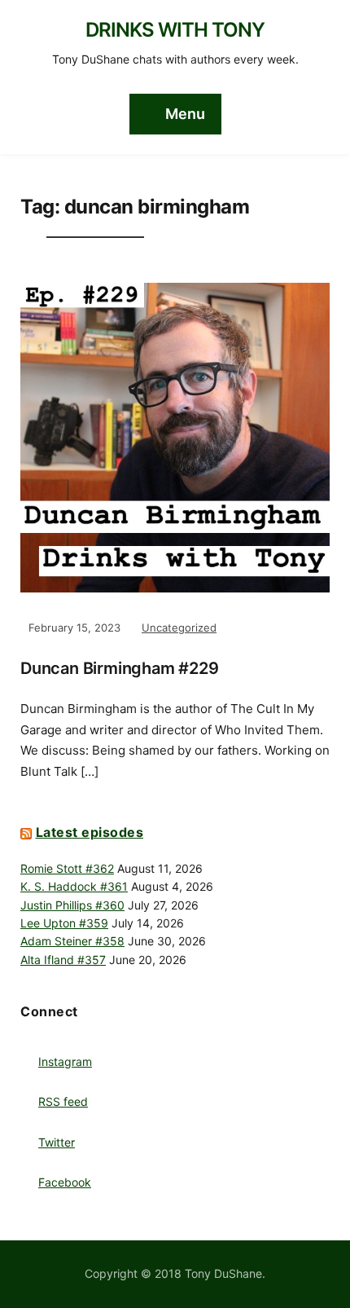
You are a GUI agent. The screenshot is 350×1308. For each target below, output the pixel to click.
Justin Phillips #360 (72, 905)
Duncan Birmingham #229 (119, 668)
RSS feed (63, 1101)
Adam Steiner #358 (72, 941)
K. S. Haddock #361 (74, 886)
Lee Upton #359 (64, 923)
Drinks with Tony (175, 30)
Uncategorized (179, 627)
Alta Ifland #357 (63, 960)
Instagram (65, 1061)
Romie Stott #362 (67, 868)
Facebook (64, 1182)
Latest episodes (90, 832)
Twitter (56, 1142)
